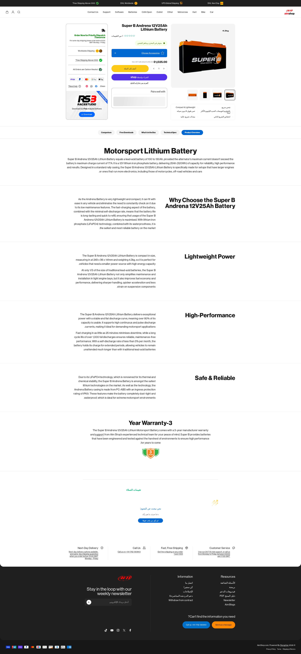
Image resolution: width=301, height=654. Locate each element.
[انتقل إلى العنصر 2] (217, 95)
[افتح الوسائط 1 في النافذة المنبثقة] (203, 56)
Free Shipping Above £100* (83, 3)
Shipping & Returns (289, 649)
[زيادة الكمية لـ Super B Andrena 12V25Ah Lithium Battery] (153, 68)
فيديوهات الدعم (227, 591)
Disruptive (284, 645)
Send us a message (223, 625)
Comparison (106, 132)
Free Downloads (126, 132)
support (99, 434)
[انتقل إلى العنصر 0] (230, 95)
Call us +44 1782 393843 (196, 625)
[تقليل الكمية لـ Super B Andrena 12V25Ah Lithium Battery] (164, 68)
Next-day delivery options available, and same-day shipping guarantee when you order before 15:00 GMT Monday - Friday (83, 555)
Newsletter (229, 600)
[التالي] (177, 61)
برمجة (232, 587)
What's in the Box (148, 132)
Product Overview (192, 132)
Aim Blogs (230, 604)
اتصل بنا (189, 583)
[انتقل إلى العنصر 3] (205, 95)
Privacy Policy (271, 649)
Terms (279, 649)
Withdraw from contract (181, 600)
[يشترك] (89, 602)
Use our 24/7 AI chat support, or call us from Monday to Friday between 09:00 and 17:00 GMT (214, 554)
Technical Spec (170, 132)
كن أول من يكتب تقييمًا (150, 520)
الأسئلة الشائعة (227, 583)
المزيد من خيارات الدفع (139, 83)
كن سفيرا (188, 587)
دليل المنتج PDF (227, 596)
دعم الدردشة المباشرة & (181, 596)
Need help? (72, 86)
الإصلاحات (188, 591)
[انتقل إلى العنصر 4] (192, 95)
